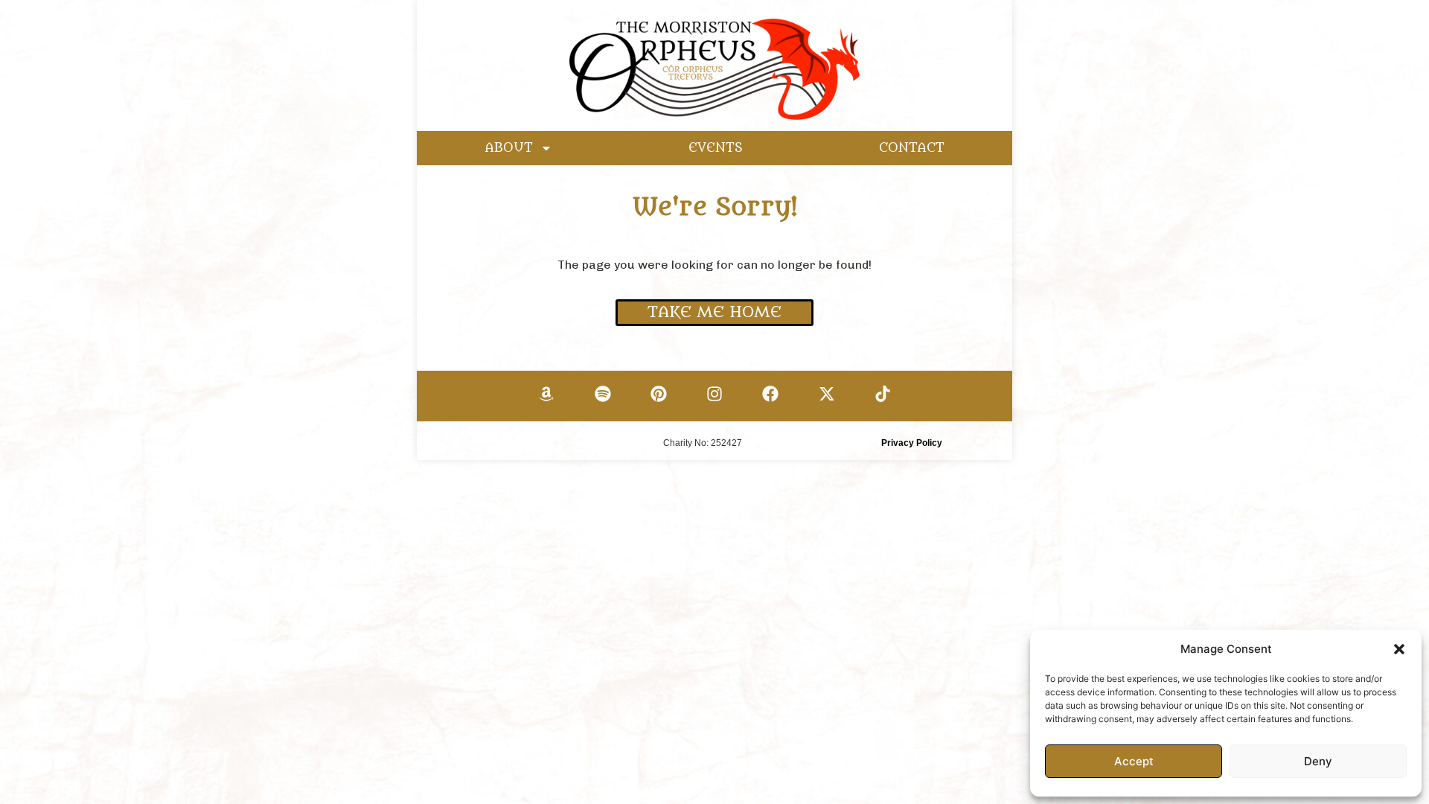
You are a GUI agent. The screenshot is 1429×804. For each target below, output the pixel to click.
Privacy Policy (911, 443)
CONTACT (911, 148)
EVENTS (715, 148)
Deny (1318, 761)
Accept (1134, 761)
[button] (1399, 649)
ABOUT (509, 148)
